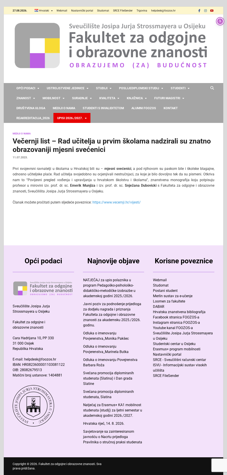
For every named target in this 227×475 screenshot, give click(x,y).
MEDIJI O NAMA (22, 133)
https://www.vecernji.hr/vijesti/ (116, 202)
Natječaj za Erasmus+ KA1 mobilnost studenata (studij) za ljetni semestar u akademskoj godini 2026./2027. (112, 410)
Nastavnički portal (82, 10)
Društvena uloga (30, 108)
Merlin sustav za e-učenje (172, 296)
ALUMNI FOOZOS (143, 108)
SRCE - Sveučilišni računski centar (179, 360)
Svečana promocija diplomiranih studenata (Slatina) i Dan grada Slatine (108, 378)
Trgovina (142, 10)
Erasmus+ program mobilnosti (176, 349)
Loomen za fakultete (169, 301)
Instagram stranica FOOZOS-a (176, 322)
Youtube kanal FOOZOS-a (173, 328)
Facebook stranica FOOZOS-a (176, 317)
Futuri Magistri (167, 98)
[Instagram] (205, 10)
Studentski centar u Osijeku (174, 344)
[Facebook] (199, 10)
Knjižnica (135, 98)
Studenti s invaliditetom (103, 108)
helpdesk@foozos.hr (163, 10)
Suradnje (80, 98)
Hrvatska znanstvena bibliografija (179, 312)
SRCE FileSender (123, 10)
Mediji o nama (64, 108)
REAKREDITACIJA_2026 (33, 118)
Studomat (103, 10)
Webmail (62, 10)
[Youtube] (211, 10)
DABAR (158, 306)
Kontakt (171, 108)
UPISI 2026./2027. (70, 118)
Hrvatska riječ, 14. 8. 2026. (103, 423)
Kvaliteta (107, 98)
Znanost (23, 98)
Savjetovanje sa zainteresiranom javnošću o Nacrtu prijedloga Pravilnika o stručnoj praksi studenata (112, 436)
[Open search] (212, 88)
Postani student (165, 291)
